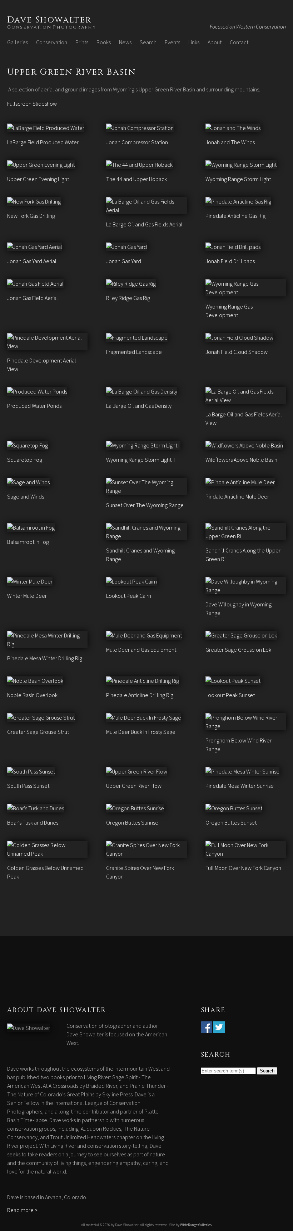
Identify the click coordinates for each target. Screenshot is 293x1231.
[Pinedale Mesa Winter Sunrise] (242, 771)
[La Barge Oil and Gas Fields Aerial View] (245, 400)
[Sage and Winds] (28, 482)
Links (193, 42)
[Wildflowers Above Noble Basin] (244, 445)
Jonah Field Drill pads (230, 261)
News (125, 42)
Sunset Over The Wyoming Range (145, 505)
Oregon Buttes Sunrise (132, 822)
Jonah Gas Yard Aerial (31, 261)
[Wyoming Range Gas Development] (245, 292)
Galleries (17, 42)
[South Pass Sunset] (31, 771)
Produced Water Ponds (34, 405)
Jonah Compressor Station (137, 142)
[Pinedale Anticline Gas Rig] (238, 201)
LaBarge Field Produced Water (43, 142)
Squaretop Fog (24, 459)
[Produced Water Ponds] (37, 391)
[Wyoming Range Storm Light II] (143, 445)
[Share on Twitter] (219, 1028)
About (215, 42)
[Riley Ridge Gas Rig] (131, 283)
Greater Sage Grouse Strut (38, 731)
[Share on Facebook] (206, 1028)
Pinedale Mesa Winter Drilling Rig (44, 658)
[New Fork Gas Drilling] (34, 201)
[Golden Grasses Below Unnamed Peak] (47, 853)
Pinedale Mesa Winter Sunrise (239, 785)
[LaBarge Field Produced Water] (45, 127)
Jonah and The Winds (230, 142)
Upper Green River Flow (134, 785)
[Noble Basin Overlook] (35, 680)
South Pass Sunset (28, 785)
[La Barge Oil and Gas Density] (141, 391)
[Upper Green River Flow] (136, 771)
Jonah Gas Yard (123, 261)
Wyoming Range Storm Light (238, 178)
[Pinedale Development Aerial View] (47, 346)
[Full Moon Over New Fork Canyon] (245, 853)
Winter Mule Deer (27, 595)
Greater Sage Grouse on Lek (238, 649)
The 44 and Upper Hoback (136, 178)
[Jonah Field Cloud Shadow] (239, 337)
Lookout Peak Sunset (230, 695)
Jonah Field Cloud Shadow (236, 351)
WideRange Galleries (196, 1224)
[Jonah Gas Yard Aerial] (34, 246)
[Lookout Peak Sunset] (232, 680)
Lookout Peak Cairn (128, 595)
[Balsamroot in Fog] (31, 527)
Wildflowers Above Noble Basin (241, 459)
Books (103, 42)
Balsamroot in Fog (28, 541)
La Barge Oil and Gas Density (139, 405)
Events (172, 42)
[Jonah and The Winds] (232, 127)
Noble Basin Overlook (32, 695)
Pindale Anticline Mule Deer (237, 496)
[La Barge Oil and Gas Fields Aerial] (146, 210)
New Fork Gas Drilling (31, 215)
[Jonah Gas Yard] (126, 246)
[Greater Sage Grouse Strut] (41, 717)
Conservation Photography (51, 27)
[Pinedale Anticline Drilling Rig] (142, 680)
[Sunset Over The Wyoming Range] (146, 490)
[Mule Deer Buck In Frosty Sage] (143, 717)
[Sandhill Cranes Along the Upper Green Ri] (245, 536)
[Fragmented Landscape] (137, 337)
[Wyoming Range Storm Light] (241, 164)
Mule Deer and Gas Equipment (141, 649)
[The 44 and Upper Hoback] (139, 164)
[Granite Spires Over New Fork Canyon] (146, 853)
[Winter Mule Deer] (30, 581)
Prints (81, 42)
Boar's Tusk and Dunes (32, 822)
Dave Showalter (49, 20)
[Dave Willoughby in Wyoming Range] (245, 590)
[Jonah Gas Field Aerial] (35, 283)
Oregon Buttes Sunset (231, 822)
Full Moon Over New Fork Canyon (243, 867)
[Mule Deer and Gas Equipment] (144, 635)
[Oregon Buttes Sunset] (233, 808)
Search (148, 42)
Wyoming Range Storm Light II (140, 459)
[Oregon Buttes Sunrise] (135, 808)
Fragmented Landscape (134, 351)
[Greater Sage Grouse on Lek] (241, 635)
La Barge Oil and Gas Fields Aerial (144, 224)
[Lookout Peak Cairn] (131, 581)
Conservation (51, 42)
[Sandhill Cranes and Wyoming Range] (146, 536)
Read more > (22, 1210)
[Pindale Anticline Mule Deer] (240, 482)
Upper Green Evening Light (38, 178)
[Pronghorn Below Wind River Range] (245, 726)
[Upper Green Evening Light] (41, 164)
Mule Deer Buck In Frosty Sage (140, 731)
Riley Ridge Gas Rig (128, 297)
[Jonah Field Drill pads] (232, 246)
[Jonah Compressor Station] (140, 127)
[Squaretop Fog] (27, 445)
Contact (239, 42)
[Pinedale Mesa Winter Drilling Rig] (47, 643)
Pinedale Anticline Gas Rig (235, 215)
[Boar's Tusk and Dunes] (35, 808)
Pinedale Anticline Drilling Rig (139, 695)
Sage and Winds (25, 496)
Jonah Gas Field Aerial (32, 297)
